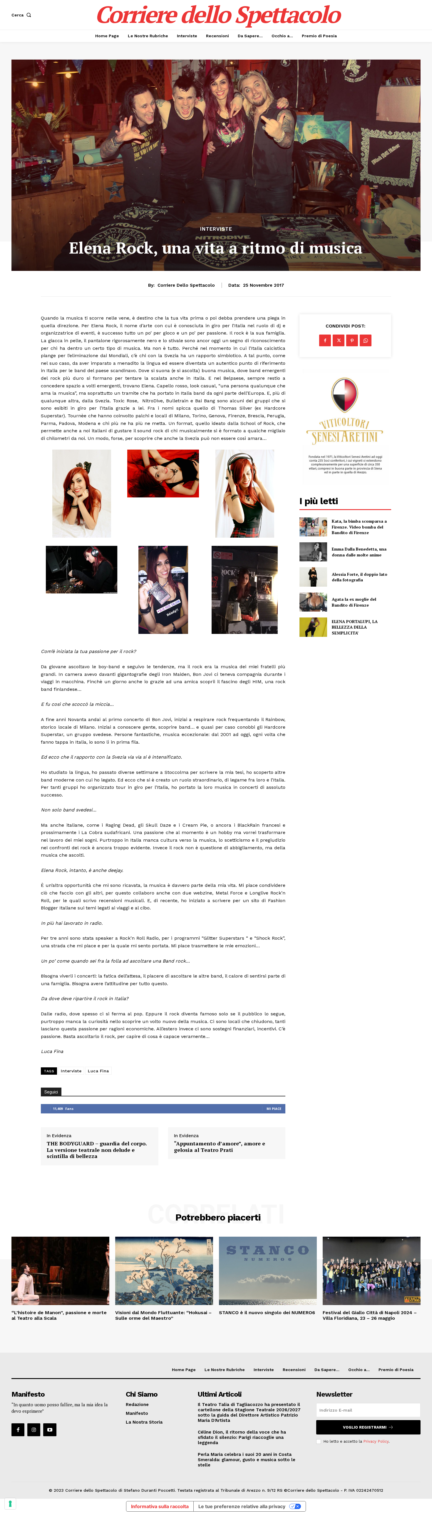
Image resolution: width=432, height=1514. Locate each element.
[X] (338, 340)
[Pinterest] (352, 340)
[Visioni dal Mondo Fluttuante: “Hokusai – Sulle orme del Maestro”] (164, 1271)
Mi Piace (274, 1108)
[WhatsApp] (365, 340)
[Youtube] (49, 1429)
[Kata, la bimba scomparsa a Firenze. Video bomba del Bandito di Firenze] (313, 526)
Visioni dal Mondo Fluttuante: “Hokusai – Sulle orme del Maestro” (163, 1315)
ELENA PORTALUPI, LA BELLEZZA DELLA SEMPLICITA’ (355, 627)
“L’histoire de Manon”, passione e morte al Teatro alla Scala (59, 1315)
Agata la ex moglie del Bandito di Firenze (354, 602)
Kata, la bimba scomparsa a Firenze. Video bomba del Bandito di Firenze (359, 526)
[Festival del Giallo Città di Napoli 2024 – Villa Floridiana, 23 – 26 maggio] (372, 1271)
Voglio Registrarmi (364, 1427)
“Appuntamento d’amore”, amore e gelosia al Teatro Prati (219, 1146)
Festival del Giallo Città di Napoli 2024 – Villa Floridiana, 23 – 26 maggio (370, 1315)
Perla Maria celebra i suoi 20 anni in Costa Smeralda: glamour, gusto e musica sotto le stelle (246, 1460)
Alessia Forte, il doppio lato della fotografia (359, 577)
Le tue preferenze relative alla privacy (241, 1506)
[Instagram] (33, 1429)
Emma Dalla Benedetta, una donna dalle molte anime (359, 552)
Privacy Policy (376, 1441)
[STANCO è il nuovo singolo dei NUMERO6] (268, 1271)
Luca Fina (98, 1071)
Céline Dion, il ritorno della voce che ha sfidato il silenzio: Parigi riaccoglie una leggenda (242, 1437)
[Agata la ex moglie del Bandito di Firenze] (313, 602)
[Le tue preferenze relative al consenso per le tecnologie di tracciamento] (10, 1503)
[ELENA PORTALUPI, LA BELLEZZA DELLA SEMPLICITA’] (313, 627)
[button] (22, 15)
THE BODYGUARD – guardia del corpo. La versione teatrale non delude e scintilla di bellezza (97, 1149)
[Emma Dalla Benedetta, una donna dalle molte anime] (313, 551)
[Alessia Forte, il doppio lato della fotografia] (313, 576)
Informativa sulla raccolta (160, 1506)
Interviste (216, 229)
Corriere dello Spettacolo (186, 285)
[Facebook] (325, 340)
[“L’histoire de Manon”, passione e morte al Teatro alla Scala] (60, 1271)
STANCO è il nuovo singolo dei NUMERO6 (267, 1312)
